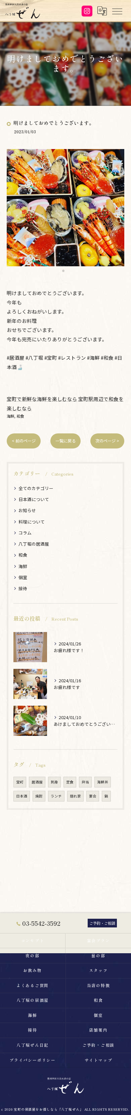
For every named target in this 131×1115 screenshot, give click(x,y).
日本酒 (21, 795)
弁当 (85, 781)
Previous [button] (13, 210)
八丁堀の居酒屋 (33, 544)
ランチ (56, 795)
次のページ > (107, 441)
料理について (31, 521)
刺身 (54, 781)
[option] (65, 207)
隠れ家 (75, 795)
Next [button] (117, 210)
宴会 (92, 795)
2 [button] (68, 271)
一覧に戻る (65, 441)
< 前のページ (24, 441)
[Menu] (117, 10)
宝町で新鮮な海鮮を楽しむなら (42, 398)
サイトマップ (99, 1060)
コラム (25, 533)
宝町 (20, 781)
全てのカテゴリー (35, 488)
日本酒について (33, 499)
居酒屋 (37, 781)
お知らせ (27, 510)
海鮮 (10, 416)
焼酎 (39, 795)
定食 (70, 781)
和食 (20, 416)
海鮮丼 (102, 781)
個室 (22, 577)
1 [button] (63, 271)
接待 (22, 588)
